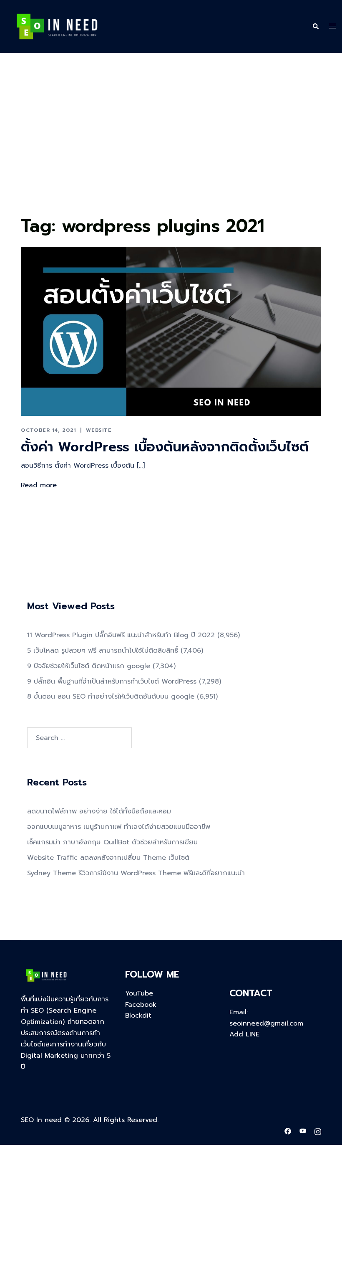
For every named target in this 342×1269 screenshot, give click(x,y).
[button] (315, 26)
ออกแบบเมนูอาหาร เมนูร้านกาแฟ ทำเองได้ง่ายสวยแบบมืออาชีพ (118, 827)
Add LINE (244, 1034)
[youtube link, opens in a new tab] (302, 1131)
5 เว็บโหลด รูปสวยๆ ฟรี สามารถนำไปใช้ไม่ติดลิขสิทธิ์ (102, 651)
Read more (39, 485)
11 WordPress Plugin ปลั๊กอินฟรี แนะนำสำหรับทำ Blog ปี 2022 (121, 635)
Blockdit (138, 1016)
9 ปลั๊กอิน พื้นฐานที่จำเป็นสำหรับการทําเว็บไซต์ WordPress (111, 681)
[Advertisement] (171, 149)
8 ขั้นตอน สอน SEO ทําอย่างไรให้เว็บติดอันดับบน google (110, 696)
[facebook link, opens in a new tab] (287, 1131)
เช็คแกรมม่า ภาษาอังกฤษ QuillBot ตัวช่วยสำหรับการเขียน (112, 842)
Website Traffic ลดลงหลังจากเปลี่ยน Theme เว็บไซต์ (108, 858)
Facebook (140, 1005)
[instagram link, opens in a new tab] (317, 1131)
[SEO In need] (57, 26)
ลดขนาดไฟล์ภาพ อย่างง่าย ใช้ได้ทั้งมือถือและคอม (99, 811)
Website (99, 430)
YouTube (139, 993)
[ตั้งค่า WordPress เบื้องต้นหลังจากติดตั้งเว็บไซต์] (171, 331)
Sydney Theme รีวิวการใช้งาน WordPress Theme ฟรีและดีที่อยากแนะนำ (136, 873)
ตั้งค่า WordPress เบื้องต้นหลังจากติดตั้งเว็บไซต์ (165, 447)
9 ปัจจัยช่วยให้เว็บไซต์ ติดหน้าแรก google (88, 666)
